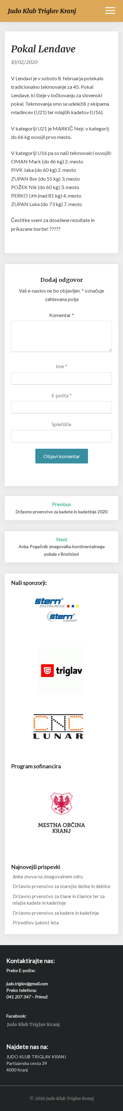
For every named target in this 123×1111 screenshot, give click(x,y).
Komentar (61, 315)
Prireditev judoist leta (36, 922)
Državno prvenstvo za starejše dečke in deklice (61, 886)
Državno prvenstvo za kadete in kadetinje (56, 913)
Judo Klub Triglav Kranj (33, 1024)
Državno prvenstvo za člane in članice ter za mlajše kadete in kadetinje (59, 899)
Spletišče (61, 424)
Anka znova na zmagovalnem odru (48, 876)
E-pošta (61, 395)
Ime (61, 366)
